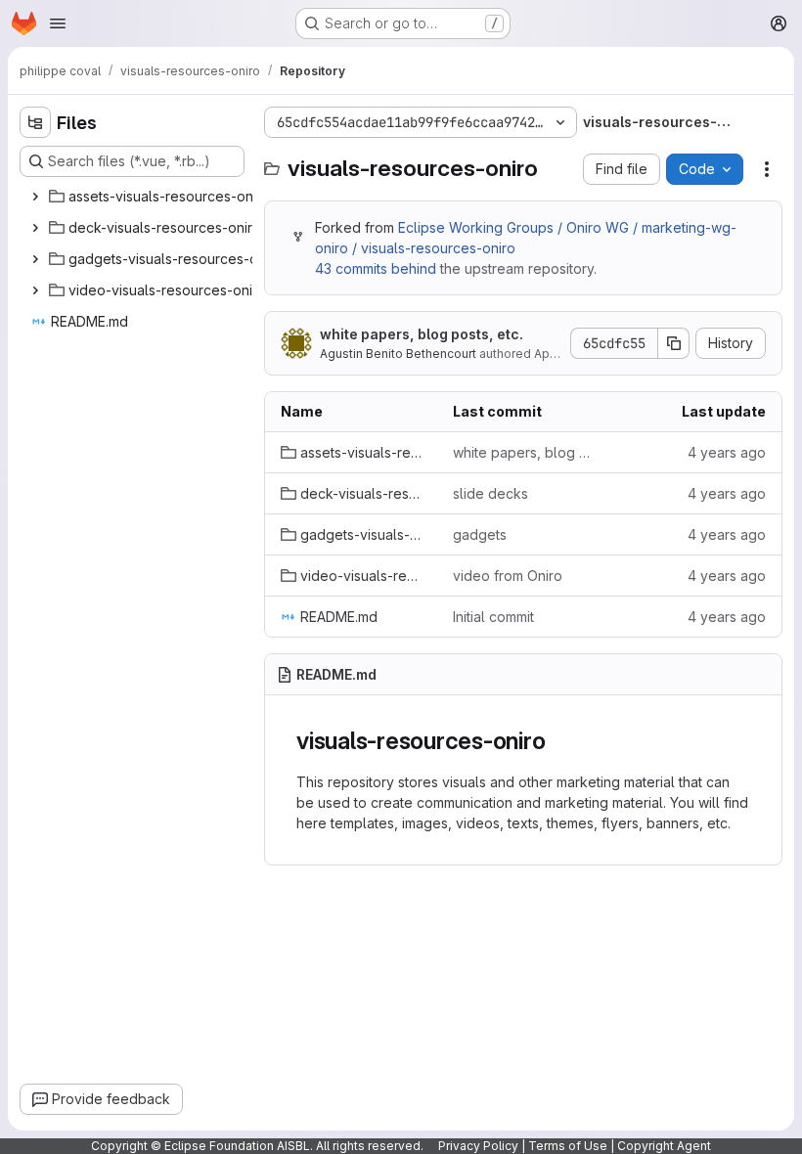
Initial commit (493, 616)
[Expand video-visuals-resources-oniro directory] (35, 290)
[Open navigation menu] (57, 23)
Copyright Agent (664, 1145)
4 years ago (727, 452)
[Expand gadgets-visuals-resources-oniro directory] (35, 259)
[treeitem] (152, 196)
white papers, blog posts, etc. (421, 334)
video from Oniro (507, 575)
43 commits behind (375, 268)
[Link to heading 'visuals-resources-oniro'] (557, 741)
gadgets (480, 534)
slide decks (490, 493)
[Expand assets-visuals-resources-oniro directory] (35, 196)
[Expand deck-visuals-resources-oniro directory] (35, 228)
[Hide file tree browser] (35, 122)
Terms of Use (567, 1145)
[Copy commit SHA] (674, 343)
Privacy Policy (478, 1145)
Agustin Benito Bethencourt (398, 353)
